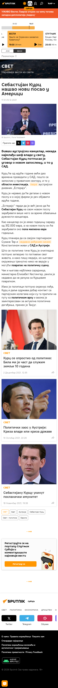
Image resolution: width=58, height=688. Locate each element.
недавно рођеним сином (35, 242)
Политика (16, 609)
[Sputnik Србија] (9, 4)
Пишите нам (38, 636)
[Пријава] (35, 3)
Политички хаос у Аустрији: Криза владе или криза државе (27, 429)
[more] (53, 372)
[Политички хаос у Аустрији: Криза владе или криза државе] (29, 399)
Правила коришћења (20, 636)
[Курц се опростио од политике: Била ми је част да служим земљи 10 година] (29, 330)
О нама (5, 636)
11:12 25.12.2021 (9, 100)
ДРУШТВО (46, 609)
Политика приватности (13, 652)
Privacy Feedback (34, 652)
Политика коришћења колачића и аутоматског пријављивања (18, 646)
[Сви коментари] (5, 683)
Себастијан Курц (37, 512)
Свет (13, 512)
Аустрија (22, 512)
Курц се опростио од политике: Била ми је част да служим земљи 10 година (27, 362)
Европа (24, 518)
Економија (31, 609)
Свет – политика (10, 518)
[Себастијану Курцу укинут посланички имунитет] (29, 464)
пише (34, 184)
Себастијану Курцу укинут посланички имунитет (23, 495)
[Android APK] (10, 660)
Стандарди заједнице (12, 640)
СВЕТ (6, 353)
